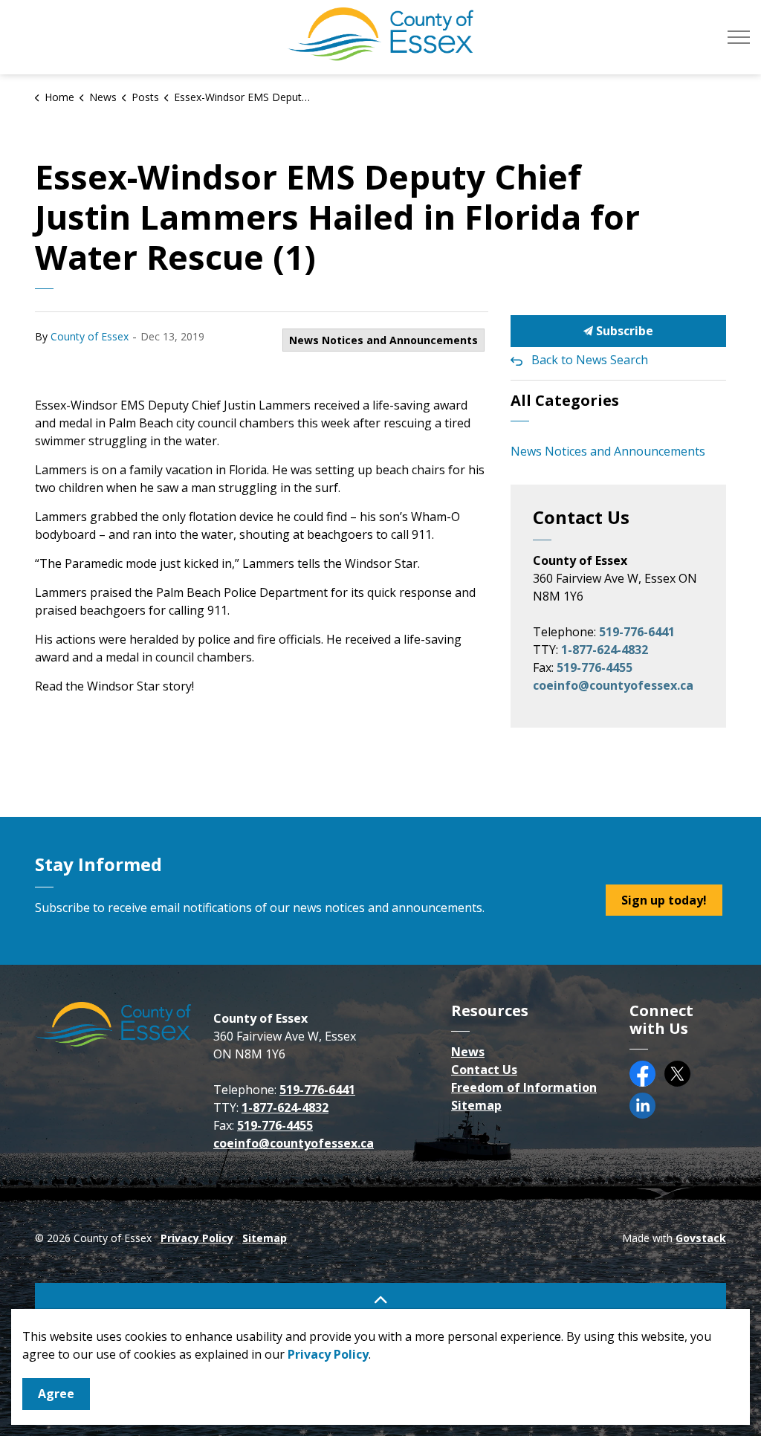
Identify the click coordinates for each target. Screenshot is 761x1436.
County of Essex (90, 336)
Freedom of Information (524, 1087)
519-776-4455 (594, 667)
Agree (56, 1393)
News (468, 1052)
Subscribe (623, 331)
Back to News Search (589, 360)
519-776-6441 (637, 632)
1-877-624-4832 (604, 649)
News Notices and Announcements (383, 340)
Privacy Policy (197, 1238)
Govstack (701, 1238)
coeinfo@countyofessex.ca (613, 685)
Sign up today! (664, 900)
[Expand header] (738, 37)
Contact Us (484, 1069)
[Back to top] (380, 1299)
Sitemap (476, 1105)
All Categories (565, 400)
